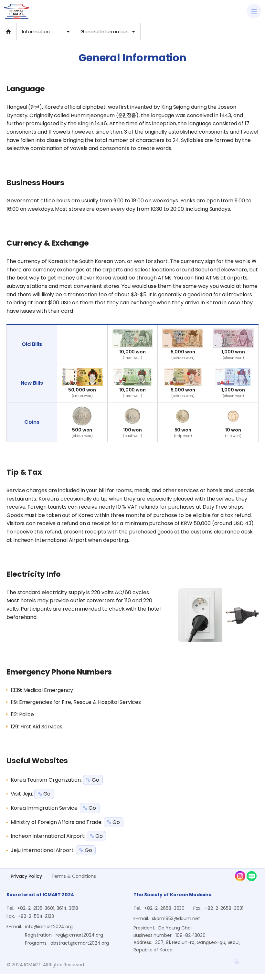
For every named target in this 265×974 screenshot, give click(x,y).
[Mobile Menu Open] (254, 11)
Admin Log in (236, 961)
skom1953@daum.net (176, 918)
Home (8, 31)
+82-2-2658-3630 (164, 908)
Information (36, 31)
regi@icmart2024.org (79, 935)
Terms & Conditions (73, 876)
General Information (104, 31)
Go (95, 780)
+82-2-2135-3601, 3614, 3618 (47, 908)
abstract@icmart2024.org (79, 943)
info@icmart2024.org (49, 926)
